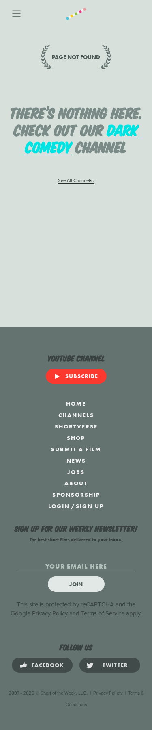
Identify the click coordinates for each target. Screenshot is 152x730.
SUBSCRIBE (81, 376)
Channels (76, 415)
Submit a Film (76, 449)
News (76, 460)
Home (76, 403)
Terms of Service (102, 613)
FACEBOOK (48, 665)
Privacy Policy (50, 613)
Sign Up (90, 506)
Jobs (76, 472)
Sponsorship (76, 494)
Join (76, 584)
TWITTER (115, 665)
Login (59, 506)
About (76, 483)
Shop (76, 437)
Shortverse (76, 426)
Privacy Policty (107, 693)
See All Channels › (76, 180)
